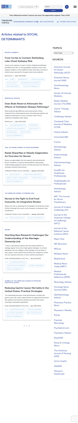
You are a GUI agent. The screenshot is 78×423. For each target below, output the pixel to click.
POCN (57, 315)
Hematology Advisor (60, 190)
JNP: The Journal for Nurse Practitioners (62, 199)
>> (29, 326)
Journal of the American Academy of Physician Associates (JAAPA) (23, 281)
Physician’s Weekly (63, 310)
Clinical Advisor (61, 132)
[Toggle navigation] (75, 7)
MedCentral (59, 258)
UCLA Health (60, 361)
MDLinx (7, 230)
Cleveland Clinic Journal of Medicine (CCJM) (63, 124)
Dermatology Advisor (60, 148)
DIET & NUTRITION (47, 22)
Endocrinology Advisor (60, 156)
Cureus (57, 142)
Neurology (9, 76)
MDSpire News (61, 253)
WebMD (58, 366)
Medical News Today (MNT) (60, 265)
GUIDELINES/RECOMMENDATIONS (23, 22)
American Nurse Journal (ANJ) (61, 79)
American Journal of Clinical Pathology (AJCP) (62, 70)
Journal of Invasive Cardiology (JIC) (62, 208)
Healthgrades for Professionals (62, 182)
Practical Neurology (59, 321)
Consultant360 (61, 137)
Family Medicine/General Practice (16, 258)
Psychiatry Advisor (62, 333)
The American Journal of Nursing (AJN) (19, 193)
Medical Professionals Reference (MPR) (62, 274)
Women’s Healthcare (59, 372)
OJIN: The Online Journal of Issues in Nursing (22, 147)
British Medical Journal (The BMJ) (62, 102)
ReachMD (58, 337)
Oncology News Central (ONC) (61, 288)
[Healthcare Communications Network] (6, 7)
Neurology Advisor (12, 98)
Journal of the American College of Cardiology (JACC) (62, 219)
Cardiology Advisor (63, 116)
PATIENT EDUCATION (68, 22)
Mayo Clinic (59, 239)
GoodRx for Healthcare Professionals (60, 173)
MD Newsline (60, 243)
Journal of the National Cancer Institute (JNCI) (61, 231)
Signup (53, 10)
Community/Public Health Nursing (17, 171)
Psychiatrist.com (61, 328)
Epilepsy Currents (12, 52)
